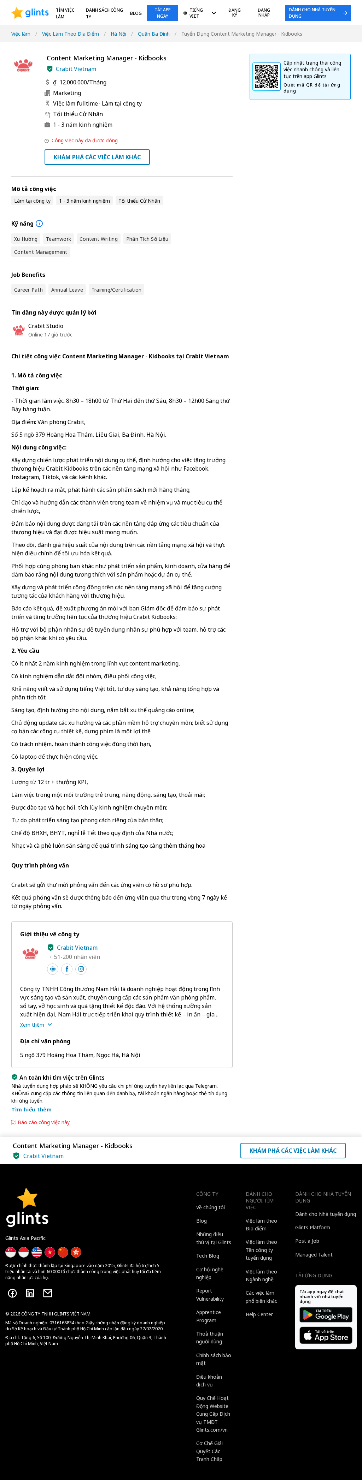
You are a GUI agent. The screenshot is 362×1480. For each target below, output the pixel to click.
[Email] (48, 1293)
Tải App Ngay (162, 13)
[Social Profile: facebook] (67, 969)
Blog (136, 13)
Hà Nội (118, 33)
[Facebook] (12, 1293)
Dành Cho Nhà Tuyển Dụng (312, 13)
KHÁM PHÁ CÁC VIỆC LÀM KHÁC (97, 157)
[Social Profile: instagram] (81, 969)
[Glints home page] (30, 13)
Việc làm (20, 33)
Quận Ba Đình (154, 33)
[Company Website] (52, 969)
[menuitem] (199, 14)
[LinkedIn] (30, 1293)
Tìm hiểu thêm (31, 1109)
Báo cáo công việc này (44, 1122)
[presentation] (30, 13)
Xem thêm (32, 1024)
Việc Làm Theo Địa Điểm (70, 33)
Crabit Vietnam (76, 69)
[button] (50, 69)
